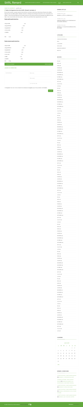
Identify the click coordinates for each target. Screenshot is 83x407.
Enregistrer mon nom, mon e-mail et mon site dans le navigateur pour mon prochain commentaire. (26, 87)
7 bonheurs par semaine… (62, 39)
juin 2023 (59, 140)
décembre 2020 (60, 208)
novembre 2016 (60, 319)
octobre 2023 (59, 131)
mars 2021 (59, 201)
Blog (59, 2)
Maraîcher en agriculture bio (32, 2)
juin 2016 (59, 330)
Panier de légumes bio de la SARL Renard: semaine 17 (20, 10)
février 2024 (59, 122)
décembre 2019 (60, 235)
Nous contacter (67, 2)
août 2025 (59, 81)
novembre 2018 (60, 265)
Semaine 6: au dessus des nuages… (66, 387)
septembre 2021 (60, 188)
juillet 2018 (59, 274)
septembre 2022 (60, 160)
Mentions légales (24, 404)
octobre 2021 (59, 185)
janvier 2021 (59, 206)
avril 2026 (59, 63)
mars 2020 (59, 228)
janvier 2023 (59, 151)
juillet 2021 (59, 192)
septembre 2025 (60, 79)
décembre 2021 (60, 181)
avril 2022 (59, 172)
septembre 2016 (60, 324)
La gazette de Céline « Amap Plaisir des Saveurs (66, 375)
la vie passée (59, 43)
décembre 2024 (60, 99)
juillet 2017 (59, 301)
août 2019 (59, 244)
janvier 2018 (59, 287)
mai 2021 (58, 197)
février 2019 (59, 258)
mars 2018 (59, 283)
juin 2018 (59, 276)
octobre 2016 (59, 321)
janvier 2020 (59, 233)
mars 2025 (59, 92)
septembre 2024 (60, 106)
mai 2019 (58, 251)
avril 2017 (59, 308)
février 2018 (59, 285)
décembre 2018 (60, 262)
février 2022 (59, 176)
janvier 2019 (59, 260)
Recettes (59, 50)
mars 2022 (59, 174)
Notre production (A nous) (49, 2)
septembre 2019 (60, 242)
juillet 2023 (59, 138)
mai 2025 (58, 88)
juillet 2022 (59, 165)
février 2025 (59, 95)
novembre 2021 (60, 183)
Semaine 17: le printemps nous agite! (66, 377)
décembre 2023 (60, 126)
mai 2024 (58, 115)
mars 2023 (59, 147)
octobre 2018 (59, 267)
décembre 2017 (60, 290)
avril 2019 (59, 253)
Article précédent (10, 64)
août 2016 (59, 326)
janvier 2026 (59, 70)
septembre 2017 (60, 296)
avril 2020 (59, 226)
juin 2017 (59, 303)
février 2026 (59, 67)
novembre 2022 (60, 156)
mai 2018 (58, 278)
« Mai (58, 364)
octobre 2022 (59, 158)
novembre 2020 (60, 210)
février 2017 (59, 312)
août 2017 (59, 299)
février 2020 (59, 231)
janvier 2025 (59, 97)
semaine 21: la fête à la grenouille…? (65, 15)
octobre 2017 (59, 294)
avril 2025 (59, 90)
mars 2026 (59, 65)
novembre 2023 (60, 129)
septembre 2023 (60, 133)
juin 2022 (59, 167)
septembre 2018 (60, 269)
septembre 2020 (60, 215)
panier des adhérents (10, 8)
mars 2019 (59, 256)
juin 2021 (59, 194)
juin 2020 (59, 222)
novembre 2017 (60, 292)
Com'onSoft (75, 404)
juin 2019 (59, 249)
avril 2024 (59, 117)
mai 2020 (58, 224)
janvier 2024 (59, 124)
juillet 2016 (59, 328)
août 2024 (59, 108)
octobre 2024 (59, 104)
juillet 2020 (59, 219)
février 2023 (59, 149)
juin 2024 (59, 113)
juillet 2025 (59, 83)
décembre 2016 (60, 317)
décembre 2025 (60, 72)
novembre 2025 (60, 74)
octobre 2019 (59, 240)
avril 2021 (59, 199)
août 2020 (59, 217)
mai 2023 (58, 142)
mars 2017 (59, 310)
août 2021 (59, 190)
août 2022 (59, 163)
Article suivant (48, 64)
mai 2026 (58, 61)
